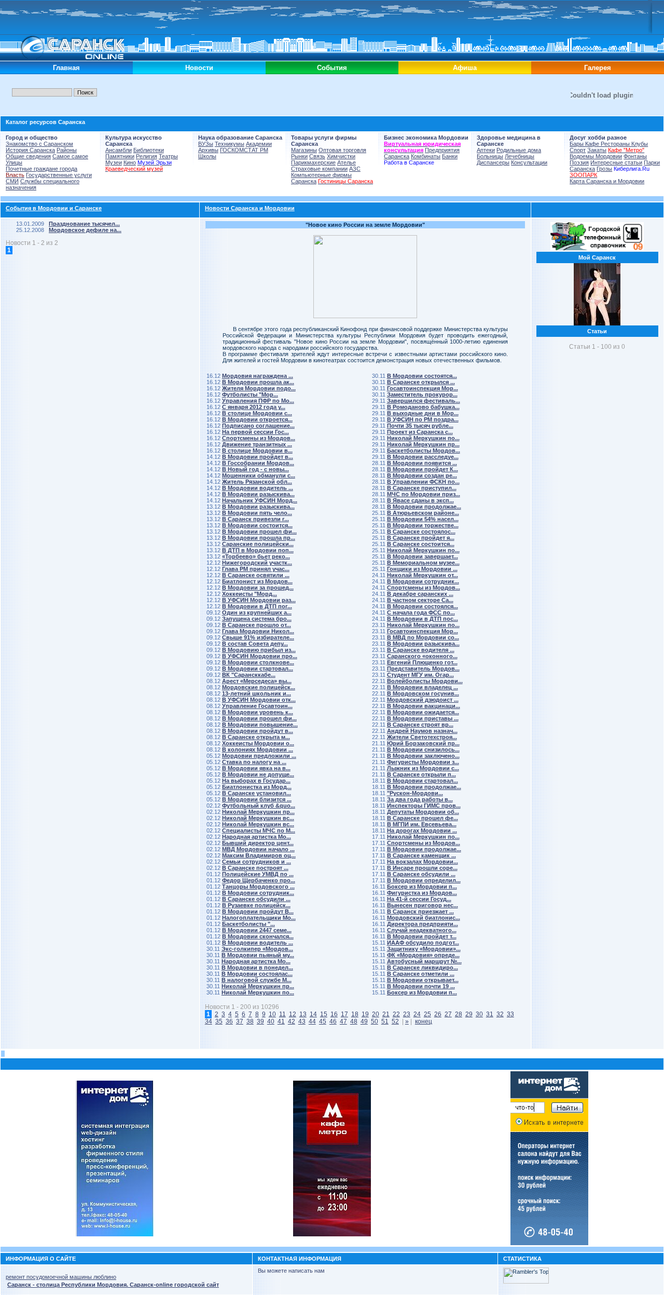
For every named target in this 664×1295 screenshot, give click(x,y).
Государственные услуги (59, 175)
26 (437, 1014)
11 (282, 1014)
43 (302, 1021)
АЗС (355, 169)
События (332, 68)
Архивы (208, 150)
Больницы (490, 156)
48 (353, 1021)
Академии (259, 144)
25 (427, 1014)
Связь (317, 156)
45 (322, 1021)
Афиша (465, 68)
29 (469, 1014)
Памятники (119, 156)
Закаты (596, 150)
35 (219, 1021)
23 (406, 1014)
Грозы (604, 169)
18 (354, 1014)
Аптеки (486, 150)
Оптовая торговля (342, 150)
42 (291, 1021)
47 (343, 1021)
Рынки (299, 156)
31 (489, 1014)
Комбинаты (425, 156)
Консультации (529, 162)
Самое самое (70, 156)
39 (260, 1021)
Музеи (113, 162)
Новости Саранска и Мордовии (250, 208)
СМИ (12, 181)
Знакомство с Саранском (39, 144)
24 (417, 1014)
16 (334, 1014)
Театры (168, 156)
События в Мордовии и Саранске (54, 208)
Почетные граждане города (41, 169)
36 (229, 1021)
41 (281, 1021)
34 (208, 1021)
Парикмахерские (313, 162)
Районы (67, 150)
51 (385, 1021)
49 (364, 1021)
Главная (66, 68)
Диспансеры (493, 162)
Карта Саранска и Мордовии (607, 181)
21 (386, 1014)
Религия (146, 156)
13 (303, 1014)
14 (313, 1014)
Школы (207, 156)
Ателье (346, 162)
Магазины (304, 150)
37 (239, 1021)
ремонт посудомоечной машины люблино (61, 1277)
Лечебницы (519, 156)
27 (448, 1014)
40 (270, 1021)
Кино (129, 162)
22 (396, 1014)
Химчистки (341, 156)
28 (458, 1014)
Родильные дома (518, 150)
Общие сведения (28, 156)
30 (479, 1014)
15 (323, 1014)
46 (333, 1021)
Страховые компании (319, 169)
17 (344, 1014)
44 (312, 1021)
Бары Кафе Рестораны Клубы (609, 144)
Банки (450, 156)
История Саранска (30, 150)
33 (510, 1014)
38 (250, 1021)
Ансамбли (118, 150)
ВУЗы (205, 144)
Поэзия (579, 162)
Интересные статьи (616, 162)
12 (292, 1014)
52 (395, 1021)
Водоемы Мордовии (596, 156)
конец (423, 1021)
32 (500, 1014)
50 (374, 1021)
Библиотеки (148, 150)
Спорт (578, 150)
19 (365, 1014)
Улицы (14, 162)
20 (375, 1014)
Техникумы (229, 144)
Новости (199, 68)
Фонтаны (635, 156)
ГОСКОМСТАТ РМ (244, 150)
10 (272, 1014)
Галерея (597, 68)
